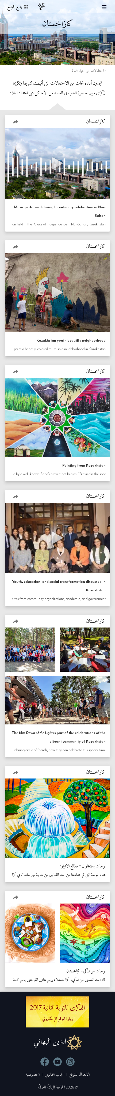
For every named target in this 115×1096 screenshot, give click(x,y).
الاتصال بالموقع (79, 1074)
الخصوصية (33, 1074)
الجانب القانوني (54, 1074)
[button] (16, 122)
